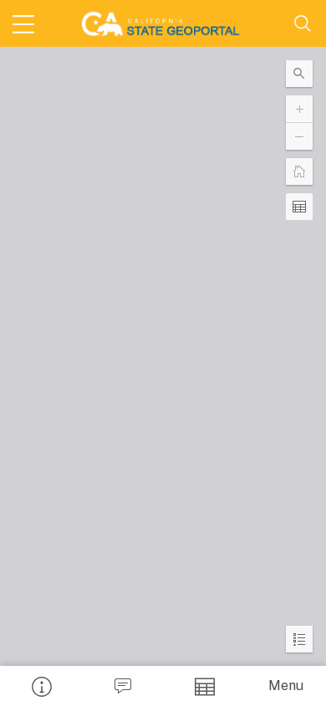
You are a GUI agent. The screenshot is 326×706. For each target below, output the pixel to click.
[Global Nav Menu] (23, 23)
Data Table (204, 686)
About (41, 686)
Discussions (123, 686)
